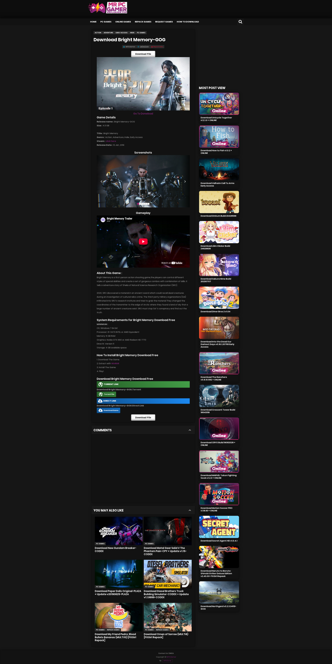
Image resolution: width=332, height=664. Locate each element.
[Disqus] (143, 469)
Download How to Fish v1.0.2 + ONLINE (216, 152)
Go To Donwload (143, 113)
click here (111, 141)
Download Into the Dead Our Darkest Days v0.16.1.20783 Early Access (217, 344)
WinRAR (115, 363)
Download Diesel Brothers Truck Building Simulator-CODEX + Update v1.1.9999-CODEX (166, 594)
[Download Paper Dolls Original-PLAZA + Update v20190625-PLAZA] (119, 574)
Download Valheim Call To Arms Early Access (217, 184)
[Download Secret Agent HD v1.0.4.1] (219, 527)
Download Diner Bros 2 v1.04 (215, 311)
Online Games (123, 21)
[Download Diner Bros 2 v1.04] (219, 298)
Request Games (164, 21)
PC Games (105, 21)
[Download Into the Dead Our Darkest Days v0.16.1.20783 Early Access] (219, 328)
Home (93, 21)
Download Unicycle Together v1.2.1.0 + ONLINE (216, 119)
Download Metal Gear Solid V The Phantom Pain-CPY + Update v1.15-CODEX (165, 551)
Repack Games (143, 21)
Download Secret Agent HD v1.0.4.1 (219, 540)
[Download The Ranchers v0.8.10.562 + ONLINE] (219, 363)
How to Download (188, 21)
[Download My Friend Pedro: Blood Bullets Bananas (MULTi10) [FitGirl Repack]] (119, 617)
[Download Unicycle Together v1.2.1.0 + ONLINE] (219, 104)
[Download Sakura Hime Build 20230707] (219, 265)
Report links (158, 47)
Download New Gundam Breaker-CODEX (115, 549)
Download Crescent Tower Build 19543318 (218, 411)
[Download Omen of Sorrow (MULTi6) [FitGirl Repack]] (168, 617)
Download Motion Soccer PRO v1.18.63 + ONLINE (216, 509)
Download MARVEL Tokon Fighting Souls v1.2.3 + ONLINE (219, 476)
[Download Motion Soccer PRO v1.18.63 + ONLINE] (219, 494)
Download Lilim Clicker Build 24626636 (215, 247)
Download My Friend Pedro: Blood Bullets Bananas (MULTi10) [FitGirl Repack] (115, 637)
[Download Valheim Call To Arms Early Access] (219, 169)
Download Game (111, 410)
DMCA (171, 653)
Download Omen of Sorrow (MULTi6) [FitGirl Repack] (166, 635)
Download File (143, 54)
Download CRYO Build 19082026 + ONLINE (218, 444)
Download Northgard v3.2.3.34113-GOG (218, 607)
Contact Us (163, 653)
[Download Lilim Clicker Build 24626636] (219, 232)
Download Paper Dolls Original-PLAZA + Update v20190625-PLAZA (118, 592)
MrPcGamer (167, 661)
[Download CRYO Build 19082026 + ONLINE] (219, 429)
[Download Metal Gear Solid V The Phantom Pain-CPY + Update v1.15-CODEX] (168, 531)
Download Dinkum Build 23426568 (218, 215)
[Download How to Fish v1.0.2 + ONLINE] (219, 137)
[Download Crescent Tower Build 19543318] (219, 396)
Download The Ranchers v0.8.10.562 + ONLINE (214, 378)
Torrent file (109, 394)
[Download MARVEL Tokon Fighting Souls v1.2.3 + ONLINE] (219, 461)
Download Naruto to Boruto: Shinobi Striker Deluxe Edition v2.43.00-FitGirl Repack (216, 573)
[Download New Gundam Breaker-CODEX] (119, 531)
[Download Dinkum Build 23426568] (219, 202)
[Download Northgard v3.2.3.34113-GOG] (219, 592)
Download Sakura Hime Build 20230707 (216, 280)
